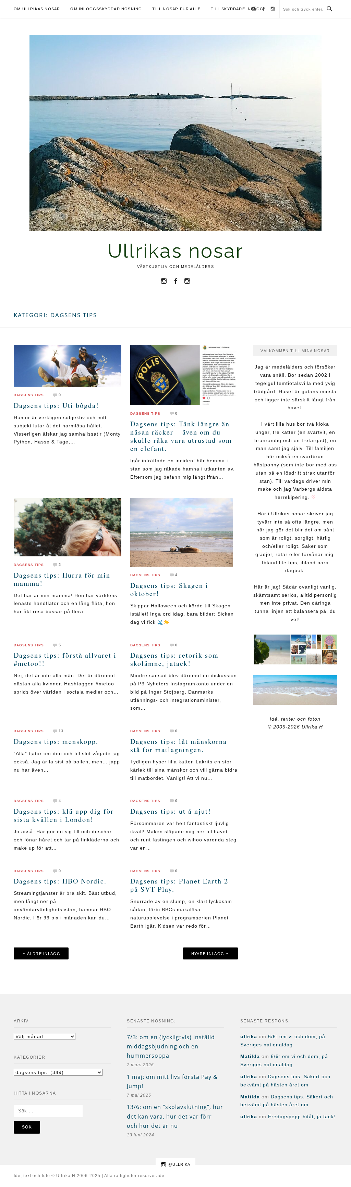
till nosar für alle (176, 9)
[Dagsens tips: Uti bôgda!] (67, 365)
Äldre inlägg (43, 954)
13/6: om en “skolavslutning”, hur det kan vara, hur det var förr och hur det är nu (175, 1116)
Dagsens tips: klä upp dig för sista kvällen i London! (64, 815)
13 (61, 731)
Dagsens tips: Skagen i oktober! (169, 589)
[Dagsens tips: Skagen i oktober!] (181, 532)
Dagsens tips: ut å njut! (170, 811)
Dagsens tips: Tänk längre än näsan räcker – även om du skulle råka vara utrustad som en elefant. (181, 436)
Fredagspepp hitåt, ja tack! (301, 1116)
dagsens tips (29, 395)
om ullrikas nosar (37, 9)
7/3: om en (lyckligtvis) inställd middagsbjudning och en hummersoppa (171, 1046)
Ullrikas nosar (176, 250)
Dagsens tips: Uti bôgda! (56, 405)
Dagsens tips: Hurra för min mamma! (62, 579)
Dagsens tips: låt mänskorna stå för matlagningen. (178, 745)
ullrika (248, 1036)
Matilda (250, 1056)
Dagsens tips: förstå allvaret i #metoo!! (65, 659)
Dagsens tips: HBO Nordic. (60, 881)
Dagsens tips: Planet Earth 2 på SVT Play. (179, 885)
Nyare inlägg (208, 954)
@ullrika (179, 1164)
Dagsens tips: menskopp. (56, 741)
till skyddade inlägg (237, 9)
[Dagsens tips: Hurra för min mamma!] (67, 527)
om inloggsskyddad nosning (106, 9)
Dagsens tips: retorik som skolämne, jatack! (174, 659)
